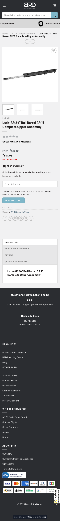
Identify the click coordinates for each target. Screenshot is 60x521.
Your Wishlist (8, 395)
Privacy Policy (9, 385)
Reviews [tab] (9, 255)
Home (5, 33)
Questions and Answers (16, 141)
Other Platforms (10, 427)
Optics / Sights (9, 422)
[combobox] (26, 15)
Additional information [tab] (17, 248)
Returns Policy (9, 380)
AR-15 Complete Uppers (23, 33)
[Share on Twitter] (10, 218)
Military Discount (10, 400)
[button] (57, 497)
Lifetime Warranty (11, 390)
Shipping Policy (9, 375)
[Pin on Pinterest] (20, 218)
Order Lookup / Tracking (14, 352)
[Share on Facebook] (5, 218)
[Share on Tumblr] (31, 218)
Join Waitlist (13, 200)
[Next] (52, 74)
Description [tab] (11, 242)
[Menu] (4, 5)
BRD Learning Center (13, 357)
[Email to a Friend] (15, 218)
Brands (6, 437)
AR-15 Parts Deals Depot (14, 417)
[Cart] (54, 5)
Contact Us (8, 463)
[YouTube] (25, 218)
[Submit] (54, 15)
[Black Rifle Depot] (30, 5)
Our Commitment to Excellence (17, 458)
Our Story (7, 453)
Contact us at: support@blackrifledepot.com (30, 304)
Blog (4, 362)
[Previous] (7, 74)
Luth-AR (6, 118)
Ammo (5, 432)
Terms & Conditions (12, 468)
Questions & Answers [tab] (16, 261)
